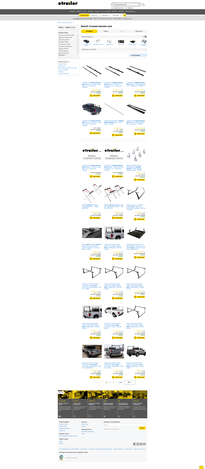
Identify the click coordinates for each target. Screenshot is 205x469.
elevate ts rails (63, 64)
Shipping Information (64, 428)
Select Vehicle (84, 15)
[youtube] (144, 444)
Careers (84, 426)
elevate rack (62, 66)
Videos (106, 31)
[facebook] (134, 444)
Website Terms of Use (139, 449)
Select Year (94, 15)
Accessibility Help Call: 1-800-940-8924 (69, 449)
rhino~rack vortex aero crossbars (68, 68)
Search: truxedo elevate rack (65, 22)
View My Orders (63, 424)
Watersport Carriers (98, 44)
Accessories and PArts (144, 45)
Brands (121, 11)
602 (120, 382)
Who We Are (85, 424)
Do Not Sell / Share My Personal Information (100, 449)
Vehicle (97, 11)
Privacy (105, 429)
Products (89, 31)
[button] (143, 37)
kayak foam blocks (64, 73)
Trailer (90, 11)
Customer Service (117, 8)
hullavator (61, 71)
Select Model (116, 15)
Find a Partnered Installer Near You (68, 436)
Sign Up (61, 443)
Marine (114, 11)
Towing (72, 11)
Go (124, 15)
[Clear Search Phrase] (139, 5)
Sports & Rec (81, 11)
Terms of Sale (128, 449)
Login (60, 441)
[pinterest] (137, 444)
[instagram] (141, 444)
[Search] (113, 4)
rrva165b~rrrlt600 (63, 70)
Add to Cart (96, 95)
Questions (139, 31)
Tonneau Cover (133, 44)
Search (83, 433)
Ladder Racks (109, 44)
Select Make (105, 15)
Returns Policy (63, 426)
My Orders (129, 8)
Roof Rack (121, 44)
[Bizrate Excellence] (61, 458)
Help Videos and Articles (88, 431)
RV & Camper (106, 11)
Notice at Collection (118, 449)
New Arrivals (130, 11)
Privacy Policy (83, 449)
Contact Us (62, 430)
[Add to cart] (91, 95)
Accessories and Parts (86, 45)
